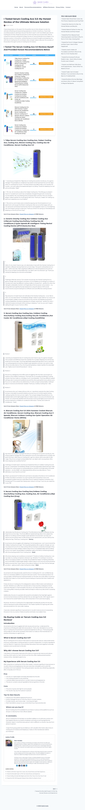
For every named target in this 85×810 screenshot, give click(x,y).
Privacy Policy (60, 7)
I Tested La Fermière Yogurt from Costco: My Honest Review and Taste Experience (25, 771)
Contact (68, 7)
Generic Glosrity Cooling (16, 219)
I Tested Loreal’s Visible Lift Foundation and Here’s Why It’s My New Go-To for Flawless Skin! (71, 51)
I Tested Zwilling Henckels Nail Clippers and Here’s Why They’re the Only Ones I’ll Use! (26, 776)
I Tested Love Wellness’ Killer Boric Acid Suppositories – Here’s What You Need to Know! (72, 66)
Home (16, 7)
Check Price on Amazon (46, 63)
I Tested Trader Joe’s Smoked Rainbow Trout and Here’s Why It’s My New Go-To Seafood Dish (72, 74)
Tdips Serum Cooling (14, 140)
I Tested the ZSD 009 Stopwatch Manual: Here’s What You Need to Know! (23, 778)
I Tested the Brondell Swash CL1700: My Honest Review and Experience (23, 773)
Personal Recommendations (33, 7)
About (21, 7)
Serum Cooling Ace (14, 313)
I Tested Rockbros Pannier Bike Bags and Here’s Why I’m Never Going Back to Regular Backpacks (72, 81)
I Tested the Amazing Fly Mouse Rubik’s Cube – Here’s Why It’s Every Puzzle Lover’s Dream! (71, 59)
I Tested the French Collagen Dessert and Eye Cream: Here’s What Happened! (72, 44)
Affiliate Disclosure (48, 7)
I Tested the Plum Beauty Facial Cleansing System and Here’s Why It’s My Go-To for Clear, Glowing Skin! (72, 37)
